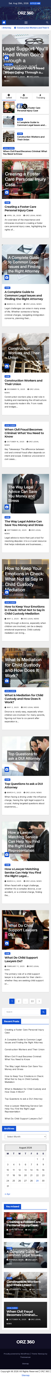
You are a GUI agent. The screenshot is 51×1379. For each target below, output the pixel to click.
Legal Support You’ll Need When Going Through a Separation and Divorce (24, 72)
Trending (40, 97)
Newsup (41, 1354)
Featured (8, 64)
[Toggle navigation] (26, 22)
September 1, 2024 (16, 77)
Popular (24, 97)
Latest (9, 97)
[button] (47, 22)
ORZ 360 (25, 13)
